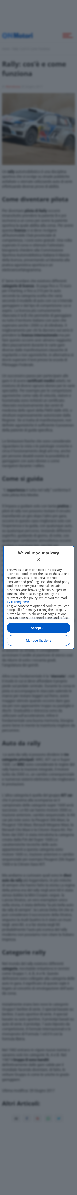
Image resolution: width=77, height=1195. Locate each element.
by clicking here (18, 602)
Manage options (38, 640)
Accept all (38, 628)
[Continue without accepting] (38, 559)
